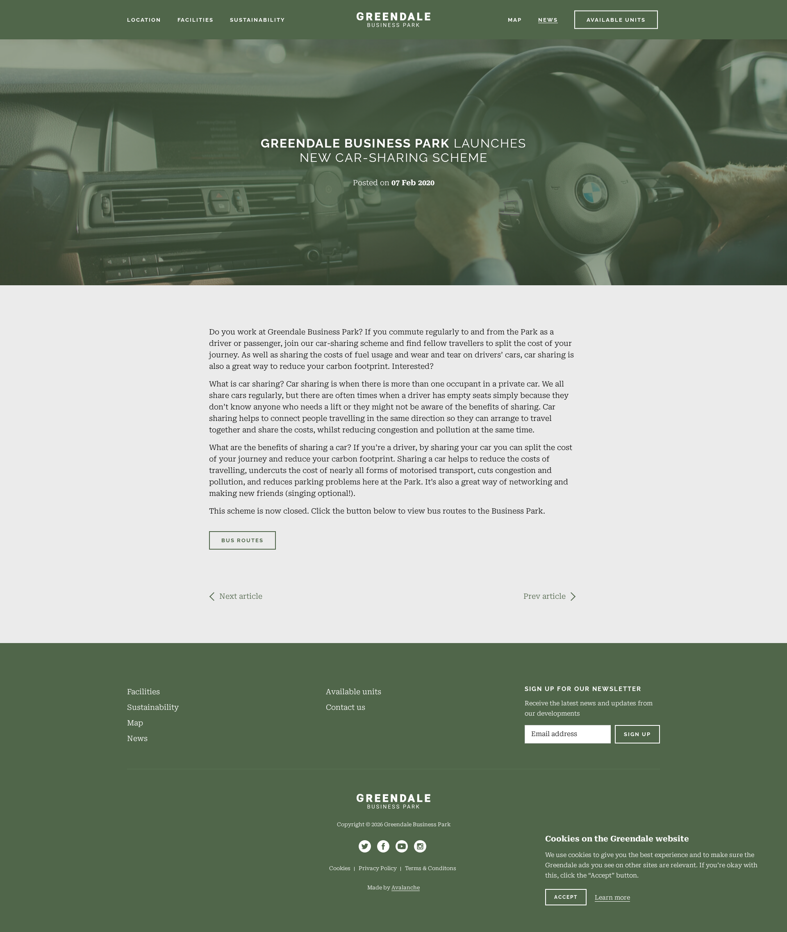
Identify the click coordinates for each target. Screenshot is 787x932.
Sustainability (153, 707)
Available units (353, 691)
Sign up (637, 734)
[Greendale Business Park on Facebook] (383, 846)
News (137, 738)
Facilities (143, 691)
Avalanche (405, 887)
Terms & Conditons (430, 868)
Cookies (339, 868)
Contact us (345, 707)
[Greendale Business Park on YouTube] (402, 846)
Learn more (612, 897)
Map (135, 722)
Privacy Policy (378, 868)
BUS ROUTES (242, 540)
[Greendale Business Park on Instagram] (420, 846)
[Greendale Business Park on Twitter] (365, 846)
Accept (566, 897)
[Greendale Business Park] (393, 19)
